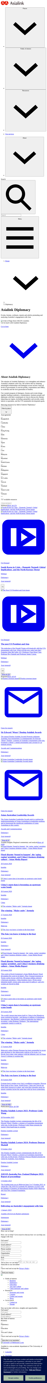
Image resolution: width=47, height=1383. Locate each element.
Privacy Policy (24, 1268)
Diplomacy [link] (9, 304)
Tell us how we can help (10, 1262)
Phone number (6, 1249)
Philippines (5, 470)
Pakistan (4, 466)
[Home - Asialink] (12, 4)
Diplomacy (13, 1283)
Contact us (13, 1302)
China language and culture (19, 1288)
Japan (3, 442)
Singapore (4, 474)
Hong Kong (5, 431)
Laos (2, 450)
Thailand (4, 486)
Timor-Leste (5, 490)
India (2, 435)
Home (7, 261)
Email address (6, 1245)
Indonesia (4, 439)
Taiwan (3, 482)
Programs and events (17, 1292)
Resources (25, 90)
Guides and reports (16, 1296)
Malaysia (4, 454)
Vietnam (4, 494)
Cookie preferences (35, 1378)
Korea (3, 446)
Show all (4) (11, 676)
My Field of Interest (8, 1318)
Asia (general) (6, 415)
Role (2, 1257)
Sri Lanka (4, 478)
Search (3, 179)
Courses (12, 1294)
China (3, 427)
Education (13, 1284)
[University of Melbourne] (12, 1342)
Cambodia (4, 423)
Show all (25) (12, 505)
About (24, 138)
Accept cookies (13, 1378)
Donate (12, 1304)
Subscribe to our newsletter (10, 1264)
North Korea (5, 462)
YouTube (8, 1356)
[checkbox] (2, 417)
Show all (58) (14, 1106)
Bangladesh (5, 419)
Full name (5, 1240)
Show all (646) (6, 1104)
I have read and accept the (10, 1268)
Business (13, 1281)
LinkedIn (8, 1352)
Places (25, 8)
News (12, 1298)
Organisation (5, 1253)
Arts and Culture (15, 1286)
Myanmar (4, 458)
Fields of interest (25, 49)
